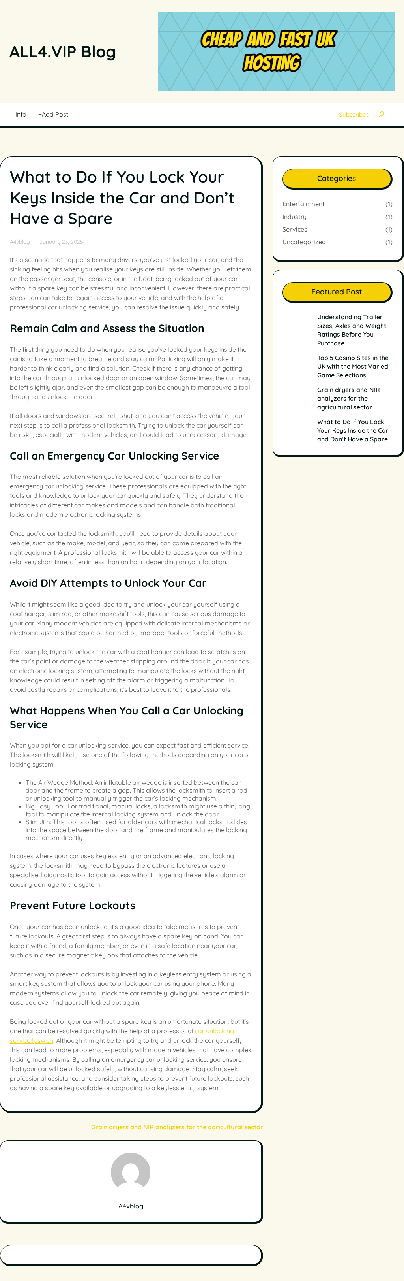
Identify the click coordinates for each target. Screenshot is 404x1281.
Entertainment (303, 204)
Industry (294, 216)
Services (294, 229)
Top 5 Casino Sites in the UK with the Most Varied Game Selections (353, 366)
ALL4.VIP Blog (62, 51)
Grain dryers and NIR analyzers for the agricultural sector (177, 1127)
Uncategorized (304, 242)
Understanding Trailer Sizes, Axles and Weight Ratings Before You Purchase (351, 330)
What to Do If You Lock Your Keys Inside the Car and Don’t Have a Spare (353, 430)
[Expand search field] (382, 114)
